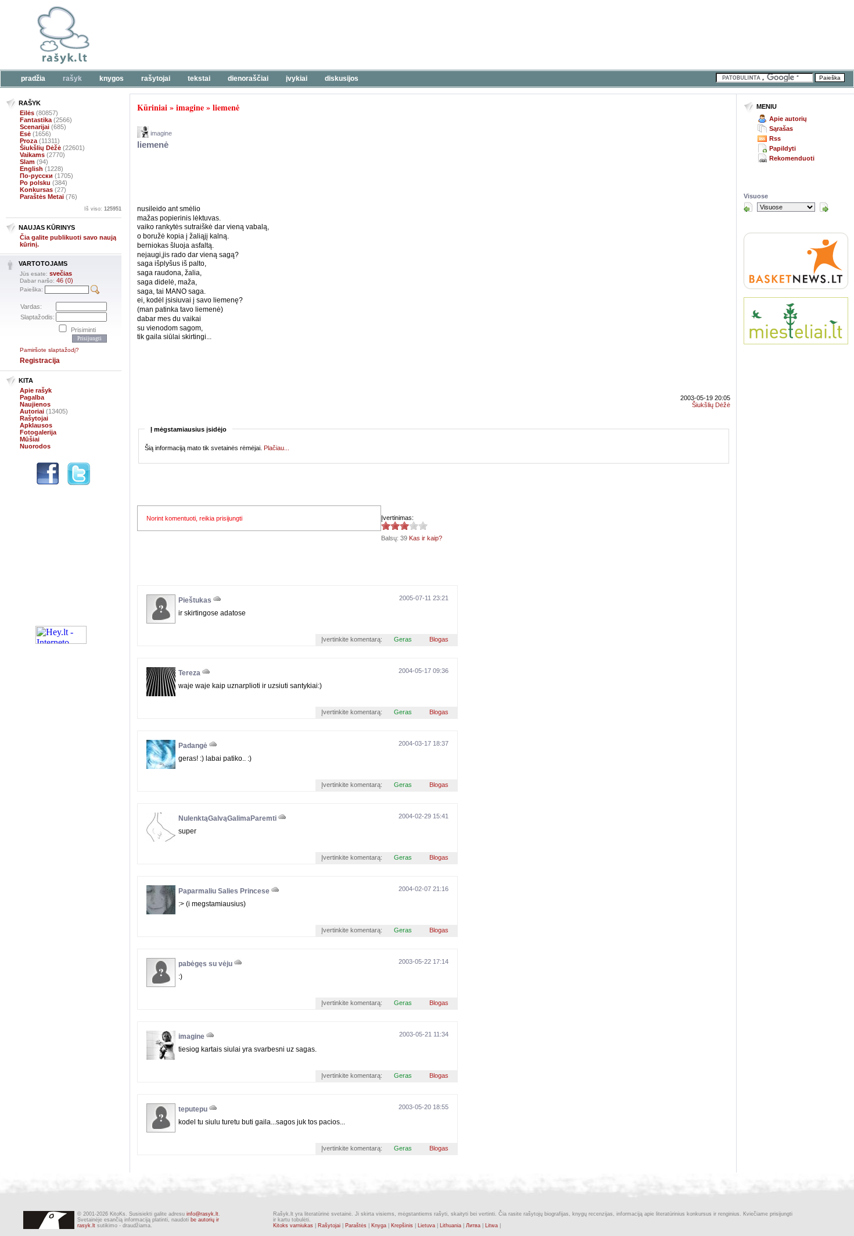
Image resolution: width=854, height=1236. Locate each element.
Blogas (438, 639)
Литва (473, 1225)
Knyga (378, 1225)
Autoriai (32, 411)
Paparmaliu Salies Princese (224, 891)
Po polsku (35, 182)
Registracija (40, 361)
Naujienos (35, 404)
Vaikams (32, 154)
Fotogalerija (38, 432)
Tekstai (199, 78)
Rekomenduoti (791, 158)
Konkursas (36, 189)
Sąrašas (781, 128)
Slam (27, 161)
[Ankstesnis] (748, 207)
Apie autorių (788, 118)
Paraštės (356, 1225)
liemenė (226, 107)
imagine (190, 107)
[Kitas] (823, 207)
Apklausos (36, 425)
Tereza (189, 673)
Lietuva (426, 1225)
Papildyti (782, 148)
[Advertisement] (357, 35)
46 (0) (64, 280)
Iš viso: (102, 209)
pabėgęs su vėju (205, 964)
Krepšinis (402, 1225)
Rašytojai (155, 78)
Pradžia (33, 78)
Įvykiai (296, 78)
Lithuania (450, 1225)
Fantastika (36, 119)
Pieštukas (194, 600)
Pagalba (32, 397)
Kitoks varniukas (293, 1225)
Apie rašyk (36, 390)
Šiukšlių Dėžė (40, 147)
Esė (25, 133)
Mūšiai (30, 439)
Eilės (27, 112)
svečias (60, 273)
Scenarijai (34, 126)
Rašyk (72, 78)
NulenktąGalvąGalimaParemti (227, 818)
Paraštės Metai (42, 196)
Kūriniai (152, 107)
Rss (775, 138)
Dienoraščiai (248, 78)
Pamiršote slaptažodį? (49, 350)
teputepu (192, 1109)
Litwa (491, 1225)
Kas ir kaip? (425, 538)
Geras (403, 639)
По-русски (36, 175)
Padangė (192, 746)
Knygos (111, 78)
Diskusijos (341, 78)
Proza (28, 140)
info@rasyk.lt (202, 1214)
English (31, 168)
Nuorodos (35, 446)
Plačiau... (276, 447)
